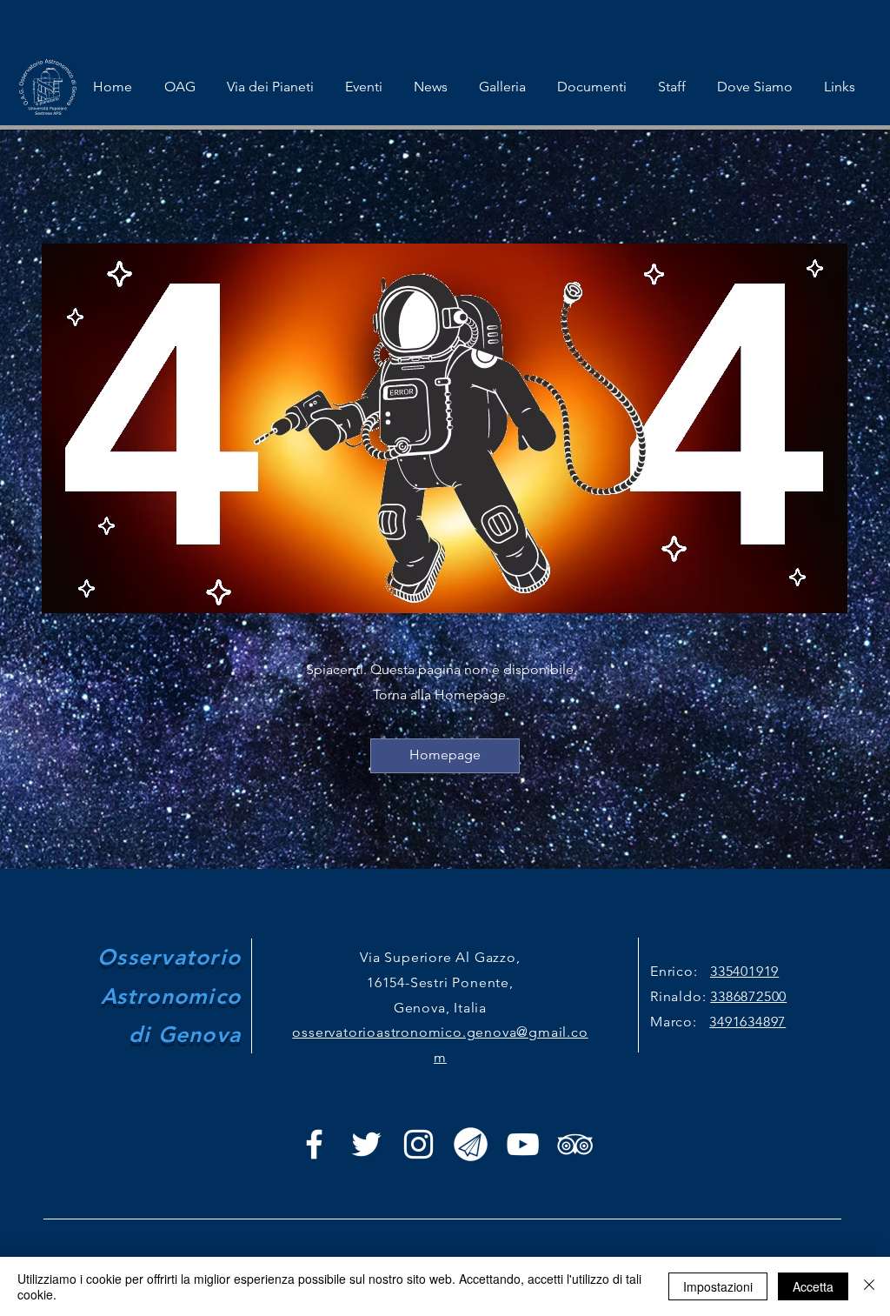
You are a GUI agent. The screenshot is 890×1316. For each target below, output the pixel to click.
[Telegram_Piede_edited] (470, 1144)
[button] (363, 87)
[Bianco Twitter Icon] (366, 1144)
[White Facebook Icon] (314, 1144)
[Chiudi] (869, 1286)
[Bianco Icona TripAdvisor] (574, 1144)
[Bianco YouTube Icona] (522, 1144)
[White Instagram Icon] (418, 1144)
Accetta (813, 1286)
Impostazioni (718, 1286)
